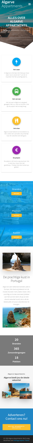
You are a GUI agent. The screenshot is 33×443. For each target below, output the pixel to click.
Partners (16, 193)
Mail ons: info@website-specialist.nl (16, 427)
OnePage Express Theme (21, 440)
